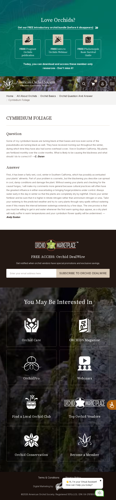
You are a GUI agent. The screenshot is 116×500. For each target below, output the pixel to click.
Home (9, 96)
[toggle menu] (112, 84)
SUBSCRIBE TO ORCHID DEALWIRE (83, 273)
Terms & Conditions (48, 477)
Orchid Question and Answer (76, 96)
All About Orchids (27, 96)
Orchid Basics (48, 96)
